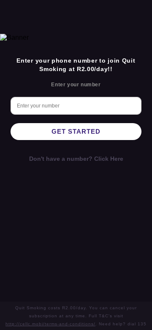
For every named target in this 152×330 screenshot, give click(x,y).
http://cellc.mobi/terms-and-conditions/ (50, 324)
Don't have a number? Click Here (76, 158)
